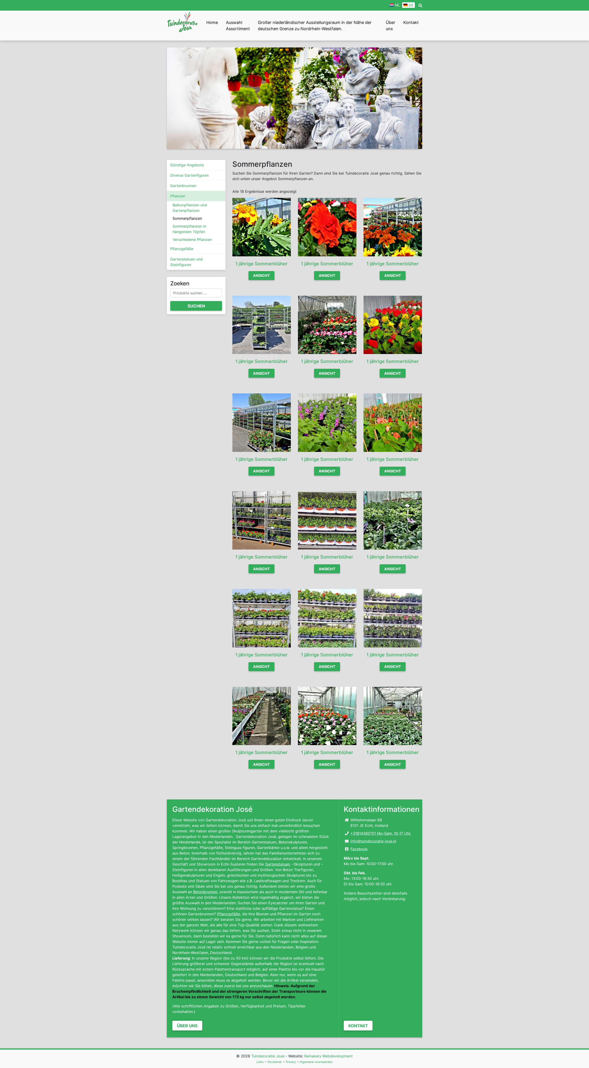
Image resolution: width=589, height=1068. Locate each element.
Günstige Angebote (187, 165)
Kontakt (411, 22)
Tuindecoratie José (267, 1056)
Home (212, 22)
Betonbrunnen (205, 892)
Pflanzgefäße (181, 248)
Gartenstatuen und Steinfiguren (186, 262)
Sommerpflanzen (187, 218)
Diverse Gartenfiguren (189, 175)
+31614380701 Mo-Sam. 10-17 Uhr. (380, 833)
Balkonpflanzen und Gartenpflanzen (190, 208)
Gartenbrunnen (183, 185)
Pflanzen (177, 196)
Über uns (390, 25)
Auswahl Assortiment (238, 25)
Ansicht (261, 275)
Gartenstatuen (277, 864)
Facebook (359, 849)
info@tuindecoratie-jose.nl (373, 841)
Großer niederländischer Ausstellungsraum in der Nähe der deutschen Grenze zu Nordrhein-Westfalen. (315, 25)
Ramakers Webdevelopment (328, 1056)
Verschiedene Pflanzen (192, 239)
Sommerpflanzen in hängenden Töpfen (189, 229)
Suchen (196, 306)
